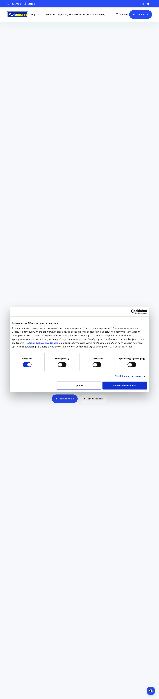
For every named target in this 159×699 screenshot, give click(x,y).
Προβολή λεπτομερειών (128, 376)
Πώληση (77, 14)
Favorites (16, 3)
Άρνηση (79, 385)
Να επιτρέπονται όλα (124, 385)
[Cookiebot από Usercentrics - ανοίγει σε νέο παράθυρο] (133, 311)
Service (87, 14)
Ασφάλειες (98, 14)
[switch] (62, 364)
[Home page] (17, 14)
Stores (31, 3)
